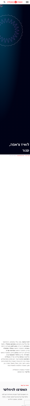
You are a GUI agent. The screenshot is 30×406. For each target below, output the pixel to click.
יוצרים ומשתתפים (20, 155)
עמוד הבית (27, 155)
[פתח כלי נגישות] (1, 6)
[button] (27, 2)
